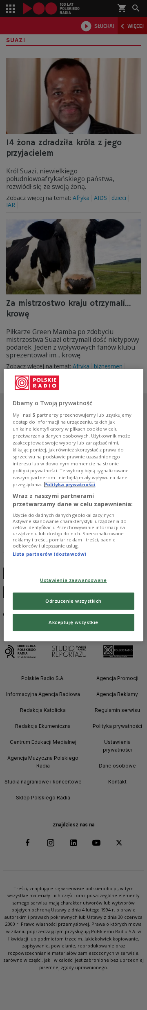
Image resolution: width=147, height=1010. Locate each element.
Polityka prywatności (70, 484)
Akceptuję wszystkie (73, 622)
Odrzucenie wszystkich (73, 601)
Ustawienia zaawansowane (73, 580)
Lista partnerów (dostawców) (49, 554)
